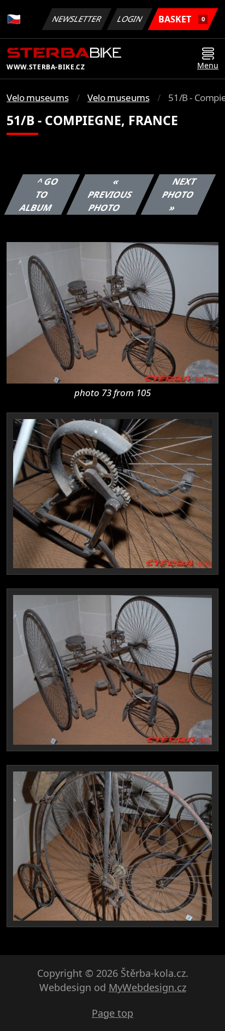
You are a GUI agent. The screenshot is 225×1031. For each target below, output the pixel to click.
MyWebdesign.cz (147, 987)
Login (130, 19)
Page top (112, 1013)
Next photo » (178, 194)
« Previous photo (109, 194)
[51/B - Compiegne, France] (112, 312)
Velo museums (37, 97)
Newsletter (77, 19)
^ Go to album (39, 194)
